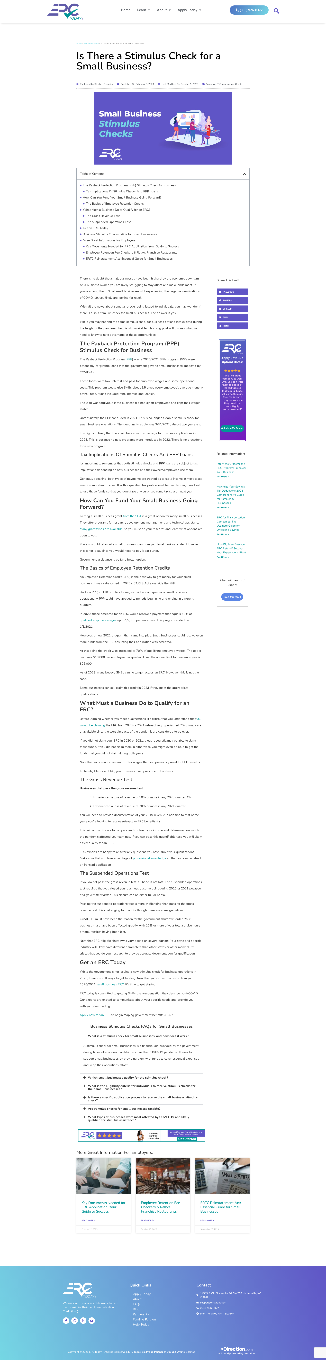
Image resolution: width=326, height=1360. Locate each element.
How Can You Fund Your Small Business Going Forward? (122, 197)
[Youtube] (91, 1320)
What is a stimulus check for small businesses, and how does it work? (138, 1036)
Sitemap (190, 1352)
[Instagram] (74, 1320)
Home (125, 10)
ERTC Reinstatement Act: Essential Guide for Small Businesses (129, 259)
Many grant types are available (101, 529)
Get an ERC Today (95, 228)
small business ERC (110, 984)
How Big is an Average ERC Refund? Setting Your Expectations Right (231, 548)
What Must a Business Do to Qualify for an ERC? (116, 210)
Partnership (141, 1314)
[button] (244, 173)
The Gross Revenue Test (103, 216)
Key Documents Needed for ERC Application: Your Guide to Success (132, 246)
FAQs (137, 1304)
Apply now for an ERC (95, 1015)
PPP (129, 359)
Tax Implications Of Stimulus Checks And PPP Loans (122, 191)
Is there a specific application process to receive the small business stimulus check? (143, 1098)
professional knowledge (149, 858)
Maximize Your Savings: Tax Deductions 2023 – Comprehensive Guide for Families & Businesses (231, 495)
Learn (141, 10)
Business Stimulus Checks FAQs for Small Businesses (120, 234)
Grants (238, 84)
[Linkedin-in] (83, 1320)
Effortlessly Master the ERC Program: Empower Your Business (231, 468)
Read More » (223, 476)
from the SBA (132, 516)
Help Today (141, 1324)
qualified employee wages (98, 620)
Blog (136, 1309)
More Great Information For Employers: (109, 240)
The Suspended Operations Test (108, 222)
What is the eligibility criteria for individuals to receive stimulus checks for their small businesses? (141, 1087)
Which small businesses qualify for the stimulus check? (128, 1078)
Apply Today (187, 10)
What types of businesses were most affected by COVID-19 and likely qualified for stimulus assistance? (138, 1118)
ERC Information (91, 43)
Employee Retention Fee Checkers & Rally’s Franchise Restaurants (131, 252)
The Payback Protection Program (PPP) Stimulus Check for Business (129, 185)
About (162, 10)
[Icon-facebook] (66, 1320)
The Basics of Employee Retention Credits (115, 204)
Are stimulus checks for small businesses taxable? (124, 1109)
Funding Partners (145, 1319)
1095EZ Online (176, 1352)
